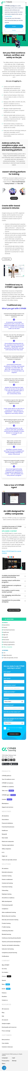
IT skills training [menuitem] (6, 927)
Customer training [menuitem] (6, 875)
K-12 (4, 652)
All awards (14, 198)
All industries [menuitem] (5, 816)
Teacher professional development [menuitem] (11, 941)
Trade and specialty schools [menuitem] (9, 859)
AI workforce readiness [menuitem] (8, 897)
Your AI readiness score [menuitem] (8, 779)
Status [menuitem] (3, 1063)
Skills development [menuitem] (7, 901)
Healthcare (6, 632)
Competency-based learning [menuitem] (9, 952)
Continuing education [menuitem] (7, 930)
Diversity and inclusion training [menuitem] (10, 919)
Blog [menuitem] (3, 1012)
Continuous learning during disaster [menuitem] (11, 938)
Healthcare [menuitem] (5, 830)
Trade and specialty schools (10, 657)
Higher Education (7, 655)
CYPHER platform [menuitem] (6, 775)
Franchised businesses (9, 630)
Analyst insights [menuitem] (6, 1023)
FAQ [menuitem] (3, 1016)
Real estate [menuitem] (5, 837)
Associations (6, 625)
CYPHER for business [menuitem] (7, 783)
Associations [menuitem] (5, 819)
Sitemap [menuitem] (14, 1060)
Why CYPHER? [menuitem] (5, 965)
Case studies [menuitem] (5, 1043)
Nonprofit (5, 637)
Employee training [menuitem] (6, 894)
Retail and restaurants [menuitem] (8, 841)
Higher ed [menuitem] (4, 856)
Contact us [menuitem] (5, 1000)
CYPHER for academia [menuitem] (8, 786)
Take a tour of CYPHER (14, 610)
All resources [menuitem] (5, 1009)
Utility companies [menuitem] (6, 848)
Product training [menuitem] (6, 923)
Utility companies (7, 647)
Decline (14, 30)
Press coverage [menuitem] (6, 1031)
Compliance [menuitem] (5, 908)
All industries (9, 619)
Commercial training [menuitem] (7, 883)
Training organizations (9, 644)
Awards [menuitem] (4, 980)
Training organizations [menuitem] (8, 845)
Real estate (6, 639)
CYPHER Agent (6, 259)
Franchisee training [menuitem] (7, 886)
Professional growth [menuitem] (7, 905)
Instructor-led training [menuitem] (8, 949)
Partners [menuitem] (4, 993)
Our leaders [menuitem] (5, 972)
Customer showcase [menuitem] (7, 1047)
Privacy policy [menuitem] (5, 1060)
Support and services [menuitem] (7, 807)
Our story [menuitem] (4, 968)
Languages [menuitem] (5, 1058)
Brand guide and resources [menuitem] (9, 1027)
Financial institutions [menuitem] (7, 823)
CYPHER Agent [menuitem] (8, 795)
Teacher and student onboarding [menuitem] (10, 945)
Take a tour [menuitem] (7, 790)
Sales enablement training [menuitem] (9, 912)
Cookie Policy (8, 16)
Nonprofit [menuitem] (4, 834)
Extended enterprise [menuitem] (7, 872)
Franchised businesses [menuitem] (8, 827)
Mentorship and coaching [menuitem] (9, 916)
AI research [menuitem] (5, 1020)
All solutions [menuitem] (5, 868)
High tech (5, 634)
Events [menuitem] (6, 988)
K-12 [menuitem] (3, 852)
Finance (5, 627)
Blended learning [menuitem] (6, 934)
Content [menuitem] (6, 799)
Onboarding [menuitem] (5, 890)
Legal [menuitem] (13, 1058)
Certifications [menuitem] (5, 956)
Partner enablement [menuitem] (7, 879)
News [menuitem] (5, 984)
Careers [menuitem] (6, 976)
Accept (14, 26)
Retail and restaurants (9, 642)
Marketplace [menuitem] (5, 803)
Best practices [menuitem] (6, 1039)
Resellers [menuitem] (4, 996)
